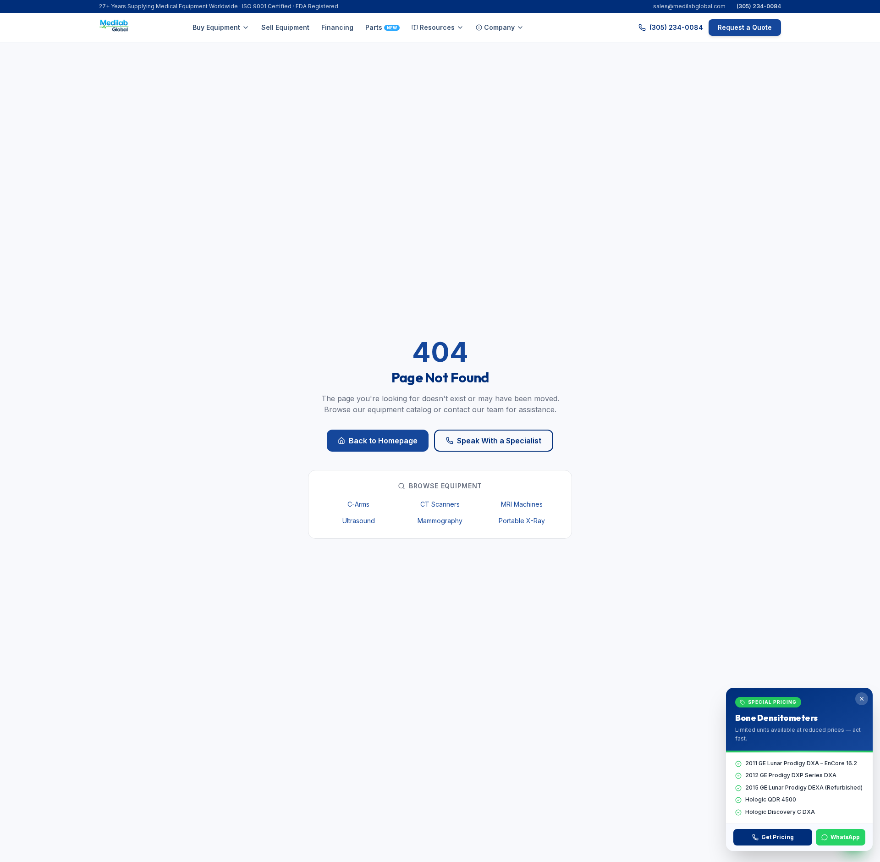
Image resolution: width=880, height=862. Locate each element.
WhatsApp (845, 837)
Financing (337, 27)
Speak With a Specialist (499, 440)
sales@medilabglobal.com (689, 6)
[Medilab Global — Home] (115, 27)
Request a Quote (745, 27)
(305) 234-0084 (759, 6)
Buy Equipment (216, 27)
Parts (381, 27)
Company (499, 27)
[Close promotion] (861, 698)
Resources (437, 27)
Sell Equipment (285, 27)
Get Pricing (777, 837)
